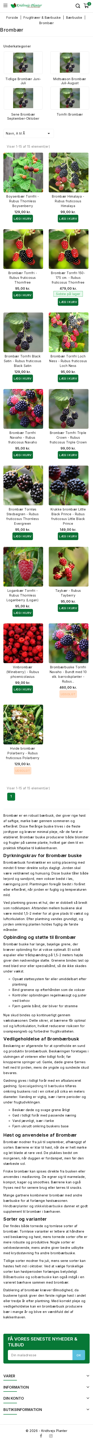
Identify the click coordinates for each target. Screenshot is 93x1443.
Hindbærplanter (15, 1206)
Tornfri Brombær (70, 114)
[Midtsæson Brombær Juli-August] (69, 62)
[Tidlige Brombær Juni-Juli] (23, 62)
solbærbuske (41, 1277)
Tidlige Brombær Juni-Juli (23, 81)
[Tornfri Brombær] (69, 98)
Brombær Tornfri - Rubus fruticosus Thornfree (22, 277)
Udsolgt (68, 694)
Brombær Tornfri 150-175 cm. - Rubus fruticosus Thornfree (68, 277)
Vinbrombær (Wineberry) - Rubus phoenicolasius (22, 671)
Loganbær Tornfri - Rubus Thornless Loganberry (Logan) (23, 595)
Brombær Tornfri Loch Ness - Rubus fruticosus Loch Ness (68, 361)
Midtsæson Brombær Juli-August (69, 81)
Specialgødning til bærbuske (42, 1086)
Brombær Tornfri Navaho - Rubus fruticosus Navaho (22, 437)
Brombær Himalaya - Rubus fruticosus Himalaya (68, 201)
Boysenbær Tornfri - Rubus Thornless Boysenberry (22, 201)
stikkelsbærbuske (49, 1206)
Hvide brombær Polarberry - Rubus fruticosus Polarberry (23, 753)
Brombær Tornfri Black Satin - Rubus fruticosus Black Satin (23, 361)
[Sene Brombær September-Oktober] (23, 98)
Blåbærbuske (14, 1277)
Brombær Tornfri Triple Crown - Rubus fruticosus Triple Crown (68, 437)
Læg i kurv (23, 218)
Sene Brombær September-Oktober (23, 116)
